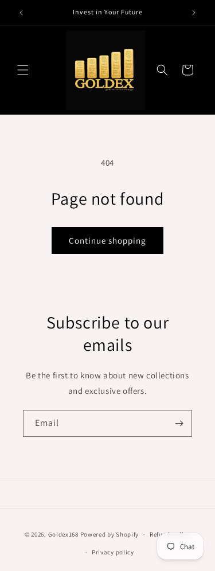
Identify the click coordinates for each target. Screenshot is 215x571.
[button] (23, 70)
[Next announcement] (193, 12)
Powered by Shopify (109, 534)
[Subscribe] (178, 423)
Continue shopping (107, 240)
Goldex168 (63, 534)
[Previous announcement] (21, 12)
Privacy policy (113, 552)
